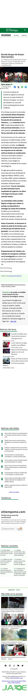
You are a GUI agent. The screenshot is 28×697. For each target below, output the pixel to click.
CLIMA (18, 590)
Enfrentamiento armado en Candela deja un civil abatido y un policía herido (16, 473)
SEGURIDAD (6, 35)
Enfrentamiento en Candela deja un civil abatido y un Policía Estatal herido (15, 455)
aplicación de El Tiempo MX (15, 276)
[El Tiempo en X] (22, 666)
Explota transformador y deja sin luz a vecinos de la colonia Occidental (19, 552)
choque (3, 286)
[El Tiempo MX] (12, 31)
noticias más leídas (14, 492)
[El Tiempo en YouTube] (19, 666)
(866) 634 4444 (14, 678)
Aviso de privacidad (16, 681)
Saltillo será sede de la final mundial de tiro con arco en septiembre (6, 562)
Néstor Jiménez (6, 84)
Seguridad (17, 285)
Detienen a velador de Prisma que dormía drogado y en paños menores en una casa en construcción (16, 449)
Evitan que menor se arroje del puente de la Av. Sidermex (13, 658)
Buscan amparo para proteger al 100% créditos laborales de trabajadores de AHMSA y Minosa (15, 479)
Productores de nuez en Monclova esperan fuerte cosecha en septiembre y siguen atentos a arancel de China (20, 572)
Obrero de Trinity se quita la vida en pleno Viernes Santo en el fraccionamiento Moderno (15, 362)
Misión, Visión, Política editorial (17, 681)
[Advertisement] (14, 14)
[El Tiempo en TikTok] (15, 666)
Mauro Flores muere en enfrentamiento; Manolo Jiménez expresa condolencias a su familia (16, 467)
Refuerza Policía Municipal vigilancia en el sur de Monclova (19, 352)
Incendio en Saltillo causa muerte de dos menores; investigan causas (14, 294)
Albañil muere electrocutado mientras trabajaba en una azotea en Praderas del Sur (15, 442)
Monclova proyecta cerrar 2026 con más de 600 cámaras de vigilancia (19, 562)
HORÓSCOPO (12, 590)
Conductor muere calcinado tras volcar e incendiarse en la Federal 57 (13, 642)
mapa (21, 678)
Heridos (13, 286)
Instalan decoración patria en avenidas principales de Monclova (6, 571)
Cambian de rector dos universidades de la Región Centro (12, 627)
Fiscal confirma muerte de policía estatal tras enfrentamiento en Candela (16, 461)
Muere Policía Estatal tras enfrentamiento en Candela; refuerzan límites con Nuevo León (16, 435)
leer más (13, 321)
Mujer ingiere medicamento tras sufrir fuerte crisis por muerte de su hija (6, 552)
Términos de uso (6, 681)
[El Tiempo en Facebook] (7, 666)
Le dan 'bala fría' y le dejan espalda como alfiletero (19, 344)
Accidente (8, 286)
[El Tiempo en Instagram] (11, 666)
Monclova (24, 35)
